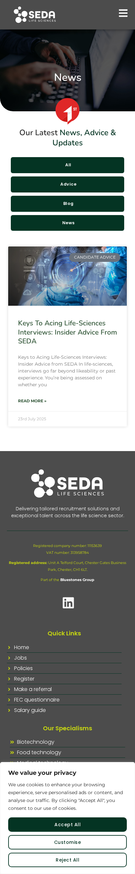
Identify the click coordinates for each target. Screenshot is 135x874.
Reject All (67, 860)
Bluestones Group (77, 579)
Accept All (67, 824)
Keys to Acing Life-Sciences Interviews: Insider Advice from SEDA (67, 332)
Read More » (32, 400)
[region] (67, 818)
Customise (67, 842)
